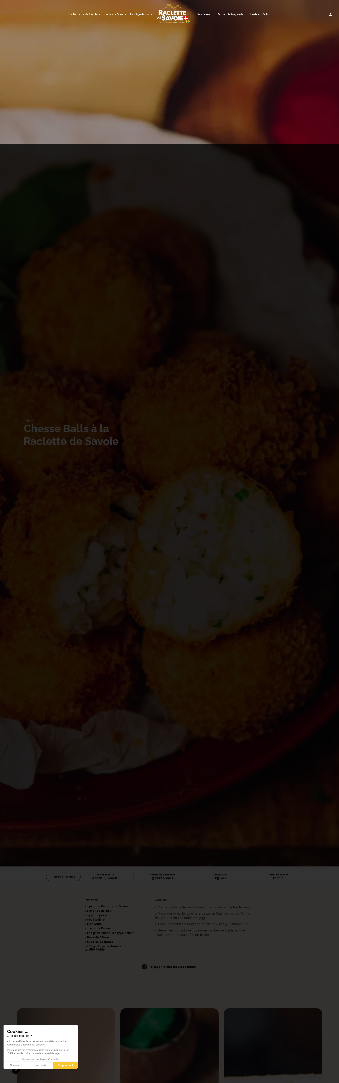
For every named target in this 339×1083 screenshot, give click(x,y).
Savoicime (203, 14)
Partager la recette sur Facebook (173, 966)
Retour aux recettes (63, 877)
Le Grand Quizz (260, 14)
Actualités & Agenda (230, 14)
